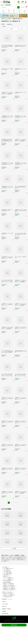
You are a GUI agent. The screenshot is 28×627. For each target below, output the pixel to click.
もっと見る (14, 548)
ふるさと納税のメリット (7, 574)
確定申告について (6, 576)
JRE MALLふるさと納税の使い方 (9, 595)
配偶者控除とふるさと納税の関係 (9, 588)
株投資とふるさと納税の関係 (8, 583)
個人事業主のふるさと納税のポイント (10, 586)
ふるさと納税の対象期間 (7, 573)
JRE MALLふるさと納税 (5, 18)
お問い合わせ (4, 606)
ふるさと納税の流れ (6, 570)
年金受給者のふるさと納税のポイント (10, 589)
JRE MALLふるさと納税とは (8, 593)
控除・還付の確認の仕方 (7, 580)
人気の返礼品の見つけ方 (7, 596)
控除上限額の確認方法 (7, 582)
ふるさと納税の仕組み (7, 571)
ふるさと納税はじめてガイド (8, 568)
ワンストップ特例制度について (8, 579)
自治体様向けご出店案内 (6, 608)
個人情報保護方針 (5, 613)
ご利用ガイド (4, 601)
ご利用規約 (4, 611)
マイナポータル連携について (8, 577)
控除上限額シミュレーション (7, 599)
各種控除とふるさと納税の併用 (8, 585)
